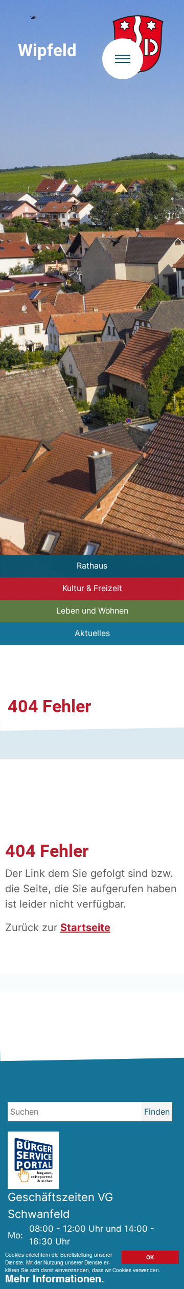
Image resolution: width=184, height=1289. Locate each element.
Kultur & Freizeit (92, 588)
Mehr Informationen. (54, 1278)
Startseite (85, 927)
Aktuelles (92, 633)
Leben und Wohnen (92, 611)
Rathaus (92, 566)
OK (150, 1257)
